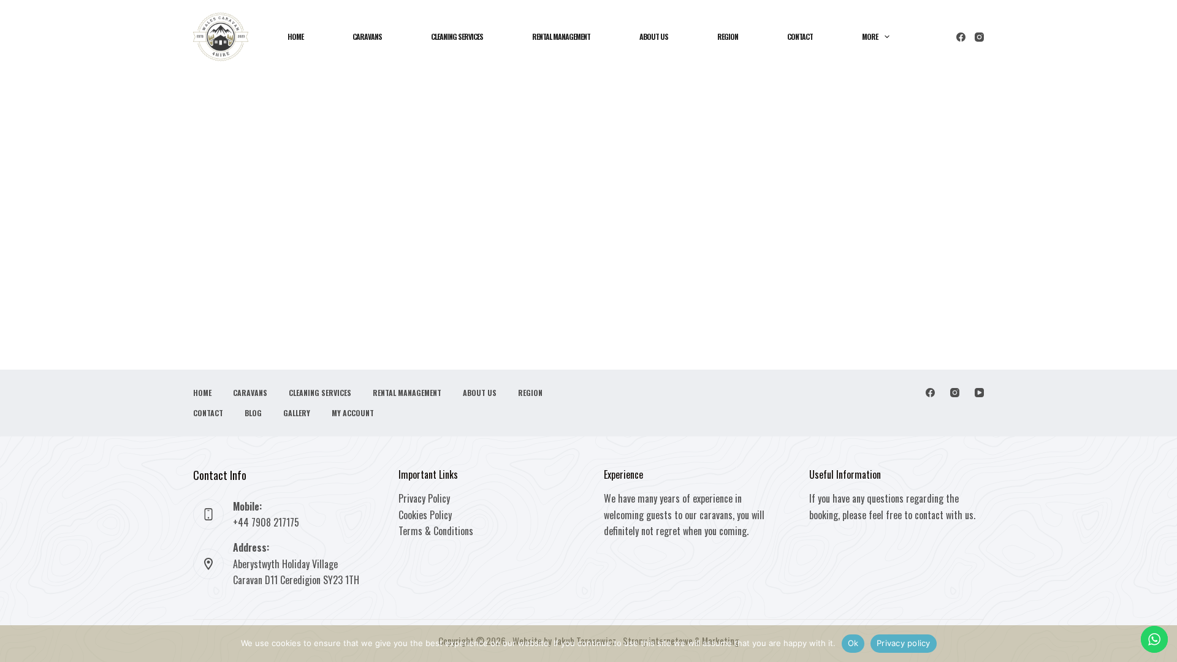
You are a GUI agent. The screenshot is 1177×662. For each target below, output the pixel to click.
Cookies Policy (425, 515)
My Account (353, 413)
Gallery (296, 413)
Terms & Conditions (435, 530)
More (870, 36)
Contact (800, 36)
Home (295, 36)
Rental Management (561, 36)
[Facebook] (961, 37)
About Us (653, 36)
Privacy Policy (424, 498)
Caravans (367, 36)
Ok (853, 643)
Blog (253, 413)
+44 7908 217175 (266, 522)
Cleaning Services (457, 36)
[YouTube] (979, 392)
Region (727, 36)
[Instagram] (979, 37)
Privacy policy (904, 643)
